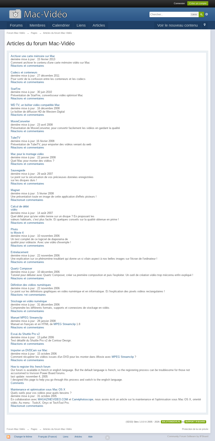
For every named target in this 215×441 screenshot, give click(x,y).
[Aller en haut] (107, 437)
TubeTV (15, 137)
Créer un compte (197, 3)
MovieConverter (20, 121)
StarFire (15, 88)
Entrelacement (19, 252)
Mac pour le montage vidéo (27, 154)
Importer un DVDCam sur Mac (29, 350)
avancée (206, 14)
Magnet (15, 190)
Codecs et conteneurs (24, 72)
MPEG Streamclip (65, 324)
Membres (37, 25)
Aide (90, 436)
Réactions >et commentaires (28, 294)
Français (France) (47, 436)
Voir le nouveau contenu (177, 25)
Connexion (179, 3)
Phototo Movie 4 (17, 231)
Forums (16, 25)
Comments (17, 383)
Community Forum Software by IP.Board (187, 436)
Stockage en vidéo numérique (29, 301)
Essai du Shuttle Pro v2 (25, 334)
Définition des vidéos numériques (31, 284)
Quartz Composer (21, 268)
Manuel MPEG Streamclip (26, 317)
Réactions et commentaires (27, 65)
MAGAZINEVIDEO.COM (53, 399)
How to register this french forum (30, 366)
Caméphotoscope (82, 399)
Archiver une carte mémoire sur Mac (33, 56)
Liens (81, 25)
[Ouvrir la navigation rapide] (205, 25)
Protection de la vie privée (195, 429)
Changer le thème (23, 436)
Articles (99, 25)
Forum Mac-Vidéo (16, 429)
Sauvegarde (18, 170)
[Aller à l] (38, 13)
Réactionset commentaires (27, 200)
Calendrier (61, 25)
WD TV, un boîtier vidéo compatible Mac (35, 105)
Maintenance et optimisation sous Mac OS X (38, 389)
